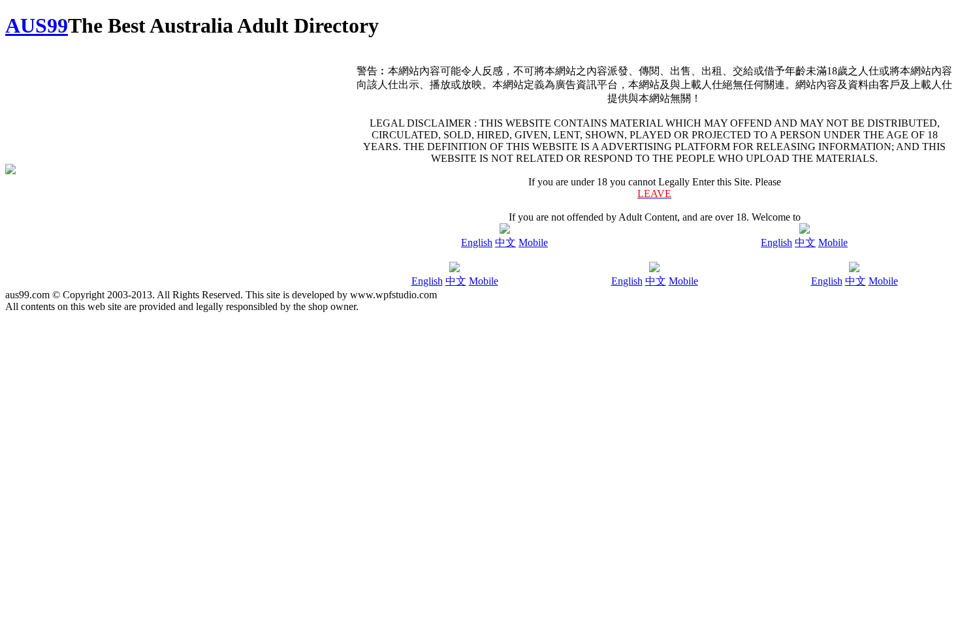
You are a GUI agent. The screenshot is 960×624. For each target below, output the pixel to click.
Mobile (533, 242)
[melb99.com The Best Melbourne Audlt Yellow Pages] (654, 268)
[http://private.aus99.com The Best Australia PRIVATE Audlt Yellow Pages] (804, 230)
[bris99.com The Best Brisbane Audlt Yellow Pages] (854, 268)
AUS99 (36, 25)
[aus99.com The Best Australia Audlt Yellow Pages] (505, 230)
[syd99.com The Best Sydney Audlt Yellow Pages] (454, 268)
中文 (505, 242)
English (476, 242)
